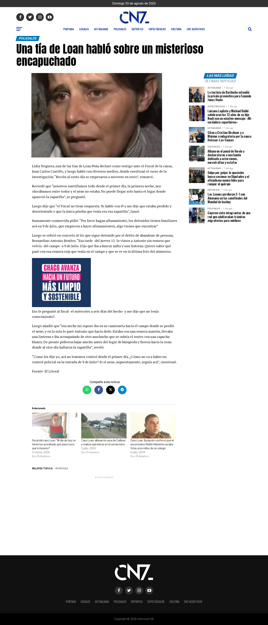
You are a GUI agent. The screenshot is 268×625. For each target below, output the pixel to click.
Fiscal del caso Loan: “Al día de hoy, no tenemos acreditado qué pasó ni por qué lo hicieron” (54, 444)
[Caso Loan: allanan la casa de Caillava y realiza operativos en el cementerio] (104, 425)
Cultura (176, 29)
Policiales (120, 29)
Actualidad (101, 29)
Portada (68, 29)
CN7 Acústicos (196, 29)
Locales (84, 29)
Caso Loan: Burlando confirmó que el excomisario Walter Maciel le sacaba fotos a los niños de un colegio (152, 444)
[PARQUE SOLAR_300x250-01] (104, 283)
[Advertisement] (104, 506)
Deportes (137, 29)
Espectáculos (157, 29)
